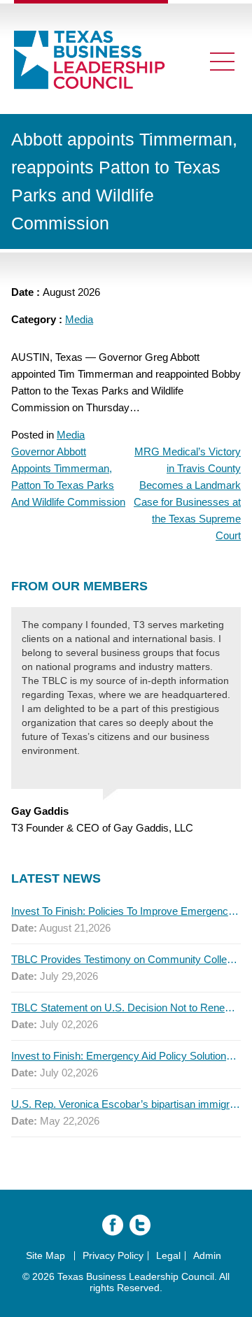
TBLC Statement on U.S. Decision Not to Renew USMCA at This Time (126, 1007)
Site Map (45, 1255)
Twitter (140, 1225)
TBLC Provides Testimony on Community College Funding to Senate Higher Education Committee (126, 959)
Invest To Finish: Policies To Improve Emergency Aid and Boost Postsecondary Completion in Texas (126, 911)
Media (79, 319)
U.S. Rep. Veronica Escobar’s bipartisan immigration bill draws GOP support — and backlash (126, 1104)
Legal (168, 1255)
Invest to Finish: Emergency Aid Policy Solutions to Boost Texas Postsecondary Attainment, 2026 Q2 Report (126, 1056)
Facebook (112, 1225)
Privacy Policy (113, 1255)
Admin (207, 1255)
